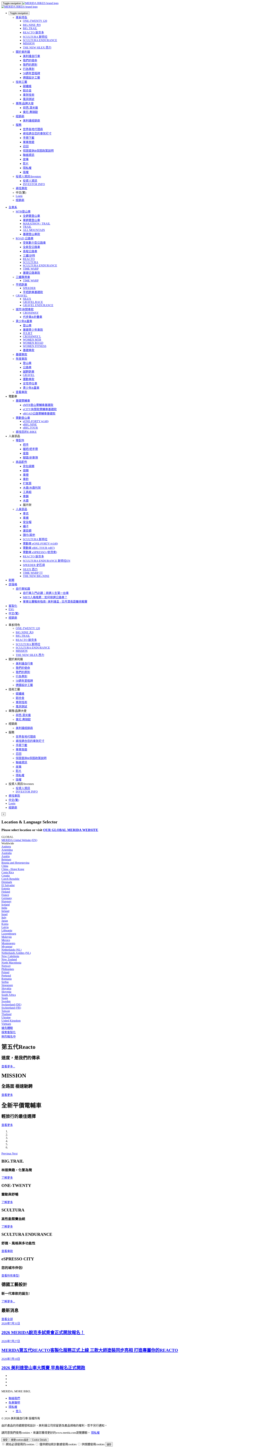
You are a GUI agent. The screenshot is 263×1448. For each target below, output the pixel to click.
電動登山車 (23, 417)
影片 (26, 163)
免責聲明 (14, 1402)
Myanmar (6, 946)
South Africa (8, 994)
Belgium (6, 859)
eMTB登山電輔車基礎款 (38, 405)
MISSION (29, 43)
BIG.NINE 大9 (32, 25)
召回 (26, 146)
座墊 (26, 453)
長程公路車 (30, 251)
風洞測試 (28, 99)
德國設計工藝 (31, 77)
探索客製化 (8, 1032)
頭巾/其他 (29, 535)
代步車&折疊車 (32, 316)
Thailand (6, 1014)
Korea (4, 923)
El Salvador (8, 885)
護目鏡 (27, 530)
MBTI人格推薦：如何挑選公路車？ (45, 597)
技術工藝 (21, 81)
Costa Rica (7, 872)
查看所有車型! (10, 1275)
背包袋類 (28, 466)
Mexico (5, 940)
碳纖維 (27, 86)
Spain (4, 998)
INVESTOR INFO (34, 184)
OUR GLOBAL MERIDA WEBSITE (70, 830)
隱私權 (27, 167)
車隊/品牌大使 (25, 103)
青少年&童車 (24, 321)
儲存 (109, 1444)
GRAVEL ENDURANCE (38, 305)
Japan (4, 920)
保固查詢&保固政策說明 (38, 150)
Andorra (6, 846)
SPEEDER (29, 288)
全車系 (13, 207)
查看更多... (8, 1066)
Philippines (7, 969)
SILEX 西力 (30, 569)
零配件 (20, 440)
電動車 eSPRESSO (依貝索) (40, 552)
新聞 (11, 580)
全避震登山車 (31, 215)
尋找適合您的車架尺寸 (37, 133)
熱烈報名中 (8, 1036)
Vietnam (6, 1023)
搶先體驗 (7, 1028)
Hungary (6, 901)
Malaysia (6, 936)
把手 (26, 444)
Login (19, 196)
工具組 (27, 492)
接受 (5, 1440)
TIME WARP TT (33, 572)
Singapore (7, 985)
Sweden (6, 1001)
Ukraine (6, 1017)
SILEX (27, 298)
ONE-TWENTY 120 (35, 20)
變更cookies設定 (19, 1440)
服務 (18, 124)
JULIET (27, 333)
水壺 (26, 500)
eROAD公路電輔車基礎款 (39, 413)
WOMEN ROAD (33, 342)
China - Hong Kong (12, 869)
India (4, 907)
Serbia (5, 981)
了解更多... (8, 1301)
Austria (5, 856)
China (4, 865)
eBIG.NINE (30, 424)
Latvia (5, 927)
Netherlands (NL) (11, 949)
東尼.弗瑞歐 (30, 112)
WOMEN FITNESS (34, 346)
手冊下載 (28, 137)
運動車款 (28, 379)
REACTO (29, 259)
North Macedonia (11, 962)
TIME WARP (31, 268)
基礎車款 (28, 350)
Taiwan (5, 1010)
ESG (11, 609)
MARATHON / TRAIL (36, 223)
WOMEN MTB (32, 339)
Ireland (5, 911)
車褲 (26, 517)
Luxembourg (8, 933)
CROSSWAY (31, 312)
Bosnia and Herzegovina (15, 862)
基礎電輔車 (23, 400)
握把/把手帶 (30, 449)
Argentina (7, 849)
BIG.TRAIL (30, 28)
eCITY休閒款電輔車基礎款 (40, 409)
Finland (5, 891)
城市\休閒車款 (25, 309)
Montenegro (8, 943)
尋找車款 (21, 188)
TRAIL (27, 226)
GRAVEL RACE (33, 302)
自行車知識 (23, 588)
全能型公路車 (31, 247)
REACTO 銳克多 (33, 32)
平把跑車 (21, 284)
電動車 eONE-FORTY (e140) (40, 543)
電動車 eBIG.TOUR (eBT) (39, 547)
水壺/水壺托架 (32, 487)
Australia (6, 853)
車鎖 (26, 496)
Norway (6, 965)
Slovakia (6, 988)
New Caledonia (10, 956)
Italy (3, 917)
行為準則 (28, 69)
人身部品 (21, 509)
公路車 (27, 367)
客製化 (13, 605)
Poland (5, 972)
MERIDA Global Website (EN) (19, 840)
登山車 (27, 325)
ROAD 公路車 (24, 238)
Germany (6, 898)
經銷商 (20, 116)
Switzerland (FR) (11, 1007)
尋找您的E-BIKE (26, 431)
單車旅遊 (28, 142)
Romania (6, 978)
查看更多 (7, 1094)
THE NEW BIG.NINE (36, 576)
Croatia (5, 875)
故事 (26, 159)
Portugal (6, 975)
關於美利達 (23, 51)
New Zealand (9, 959)
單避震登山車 (31, 220)
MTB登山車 (23, 211)
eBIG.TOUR (30, 427)
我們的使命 (30, 60)
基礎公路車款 (31, 272)
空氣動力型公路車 (34, 242)
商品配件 (21, 461)
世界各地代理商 (33, 129)
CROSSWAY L (32, 336)
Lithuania (6, 930)
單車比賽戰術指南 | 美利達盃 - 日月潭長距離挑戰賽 (55, 601)
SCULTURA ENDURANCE (40, 40)
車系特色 (21, 17)
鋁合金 (27, 90)
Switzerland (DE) (11, 1004)
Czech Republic (10, 878)
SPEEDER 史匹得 (34, 565)
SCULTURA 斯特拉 (35, 36)
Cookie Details (39, 1440)
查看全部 (7, 1319)
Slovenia (6, 991)
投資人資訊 (30, 180)
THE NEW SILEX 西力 (37, 47)
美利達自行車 (31, 56)
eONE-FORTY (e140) (35, 421)
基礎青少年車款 (33, 329)
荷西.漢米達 (30, 107)
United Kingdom (11, 1020)
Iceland (5, 904)
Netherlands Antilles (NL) (16, 952)
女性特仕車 (30, 383)
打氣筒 (27, 483)
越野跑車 (28, 371)
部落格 (13, 584)
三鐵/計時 (29, 255)
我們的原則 (30, 64)
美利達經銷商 (31, 120)
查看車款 (21, 392)
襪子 (26, 526)
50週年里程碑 (31, 73)
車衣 (26, 513)
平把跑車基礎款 (33, 292)
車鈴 (26, 479)
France (5, 894)
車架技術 (28, 94)
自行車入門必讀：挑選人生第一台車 (46, 593)
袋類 (26, 470)
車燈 (26, 474)
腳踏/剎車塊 (30, 457)
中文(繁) (14, 800)
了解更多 (7, 1177)
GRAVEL (21, 295)
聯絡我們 (14, 1398)
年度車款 (21, 358)
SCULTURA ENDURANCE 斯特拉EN (46, 560)
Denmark (6, 882)
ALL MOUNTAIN (34, 230)
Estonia (5, 888)
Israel (4, 914)
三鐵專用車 (23, 277)
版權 (26, 172)
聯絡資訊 (28, 155)
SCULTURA (30, 262)
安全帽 (27, 522)
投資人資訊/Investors (28, 176)
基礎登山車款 (31, 234)
